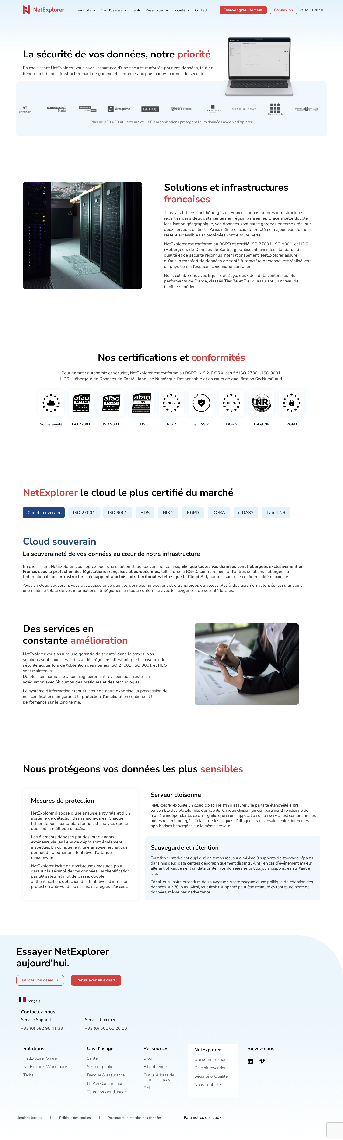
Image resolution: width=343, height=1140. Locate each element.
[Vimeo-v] (262, 1061)
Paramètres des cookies (205, 1117)
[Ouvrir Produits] (94, 10)
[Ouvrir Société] (188, 10)
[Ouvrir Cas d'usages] (125, 10)
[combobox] (29, 1000)
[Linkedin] (250, 1061)
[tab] (44, 512)
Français (33, 1001)
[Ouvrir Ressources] (167, 10)
